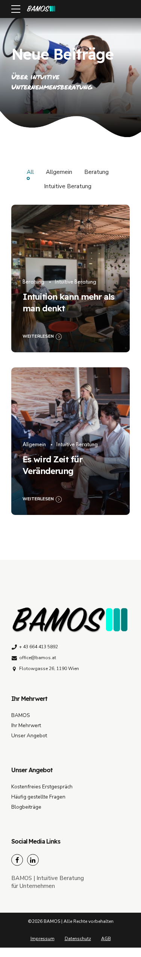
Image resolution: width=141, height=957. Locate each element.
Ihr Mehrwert (26, 725)
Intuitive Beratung (75, 282)
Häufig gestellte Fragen (38, 796)
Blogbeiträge (26, 807)
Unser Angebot (29, 735)
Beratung (33, 282)
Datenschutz (78, 939)
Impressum (42, 939)
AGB (106, 939)
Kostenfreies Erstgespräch (42, 786)
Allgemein (34, 444)
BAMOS (20, 715)
